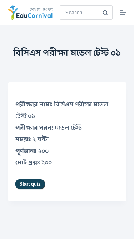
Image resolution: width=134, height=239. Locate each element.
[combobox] (79, 12)
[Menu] (123, 12)
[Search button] (105, 12)
